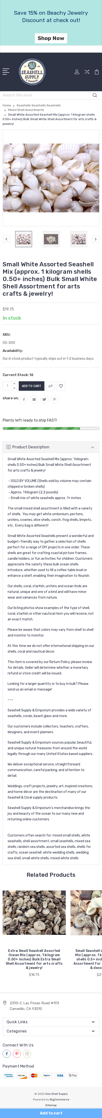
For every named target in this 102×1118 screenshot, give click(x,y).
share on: (11, 398)
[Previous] (6, 239)
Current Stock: (18, 375)
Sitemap (51, 1105)
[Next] (95, 239)
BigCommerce (59, 1099)
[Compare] (86, 73)
